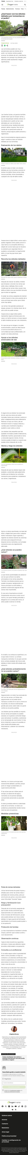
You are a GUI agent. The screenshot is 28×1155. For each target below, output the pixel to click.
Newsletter (5, 1128)
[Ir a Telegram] (12, 1109)
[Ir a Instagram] (9, 1106)
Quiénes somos (7, 1115)
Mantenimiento (10, 9)
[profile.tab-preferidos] (2, 45)
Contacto (5, 1124)
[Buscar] (25, 4)
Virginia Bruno (5, 43)
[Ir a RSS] (16, 1109)
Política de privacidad (9, 1136)
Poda (22, 9)
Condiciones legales (15, 1090)
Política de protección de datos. (12, 1091)
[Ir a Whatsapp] (25, 1106)
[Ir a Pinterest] (22, 1106)
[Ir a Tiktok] (19, 1106)
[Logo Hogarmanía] (14, 1102)
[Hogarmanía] (13, 4)
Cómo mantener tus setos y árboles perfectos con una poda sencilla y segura (13, 1058)
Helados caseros (18, 1)
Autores (4, 1119)
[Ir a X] (6, 1106)
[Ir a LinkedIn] (12, 1106)
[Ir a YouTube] (16, 1106)
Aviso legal (5, 1132)
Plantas (3, 9)
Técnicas (17, 9)
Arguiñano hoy (9, 1)
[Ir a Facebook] (2, 1106)
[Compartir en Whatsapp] (5, 45)
